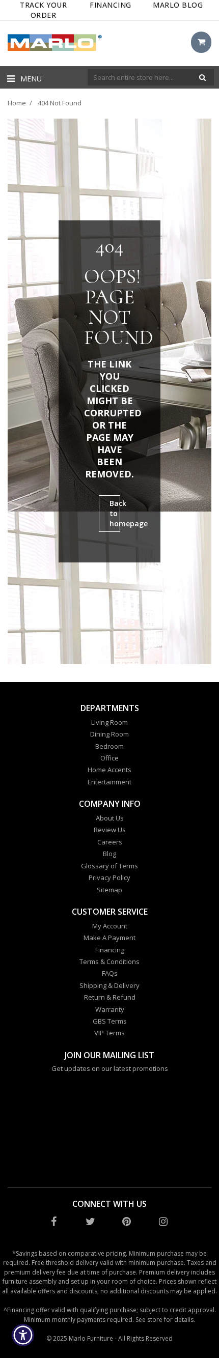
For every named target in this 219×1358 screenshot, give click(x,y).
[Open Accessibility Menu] (23, 1335)
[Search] (202, 77)
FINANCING (110, 5)
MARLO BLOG (178, 5)
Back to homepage (115, 513)
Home (17, 102)
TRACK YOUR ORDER (43, 10)
